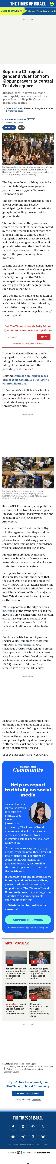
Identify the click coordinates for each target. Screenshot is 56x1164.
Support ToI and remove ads (42, 11)
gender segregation (12, 1066)
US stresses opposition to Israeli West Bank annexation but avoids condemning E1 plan (39, 1010)
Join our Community (11, 11)
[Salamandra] (43, 1152)
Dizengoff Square (11, 1072)
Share (11, 128)
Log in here (36, 1099)
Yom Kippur (31, 1064)
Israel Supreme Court (44, 1066)
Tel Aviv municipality (13, 1069)
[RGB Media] (21, 1152)
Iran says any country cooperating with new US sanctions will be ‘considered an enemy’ (16, 973)
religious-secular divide (33, 1069)
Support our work (28, 920)
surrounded (22, 644)
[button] (52, 4)
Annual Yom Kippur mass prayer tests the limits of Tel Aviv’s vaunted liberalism (25, 379)
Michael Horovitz (14, 120)
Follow (31, 120)
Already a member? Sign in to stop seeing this (28, 927)
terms (41, 343)
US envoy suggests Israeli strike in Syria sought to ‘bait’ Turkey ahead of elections (39, 973)
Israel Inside (18, 1064)
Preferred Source (16, 111)
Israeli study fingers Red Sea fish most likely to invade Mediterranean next (16, 1009)
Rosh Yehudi (27, 1066)
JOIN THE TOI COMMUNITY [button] (28, 1093)
